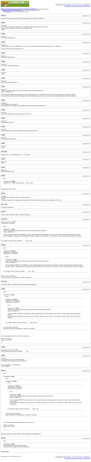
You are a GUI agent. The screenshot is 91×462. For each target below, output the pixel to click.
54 (79, 4)
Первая (68, 4)
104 (81, 4)
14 (77, 4)
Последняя (86, 4)
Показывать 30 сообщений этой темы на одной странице (77, 6)
